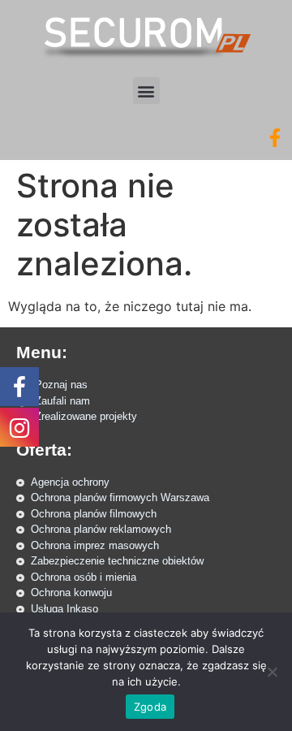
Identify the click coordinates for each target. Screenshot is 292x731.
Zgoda (150, 706)
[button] (146, 90)
